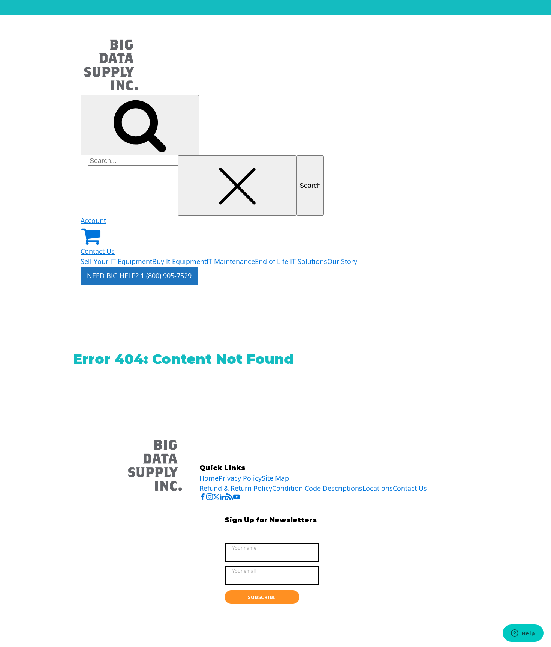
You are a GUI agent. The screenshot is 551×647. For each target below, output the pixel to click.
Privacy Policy (240, 478)
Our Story (342, 261)
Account (93, 220)
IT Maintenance (231, 261)
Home (209, 478)
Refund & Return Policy (235, 488)
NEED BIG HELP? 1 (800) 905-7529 (139, 275)
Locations (377, 488)
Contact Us (98, 251)
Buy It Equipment (179, 261)
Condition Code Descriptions (317, 488)
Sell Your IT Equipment (116, 261)
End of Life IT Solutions (291, 261)
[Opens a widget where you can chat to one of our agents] (523, 633)
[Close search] (237, 185)
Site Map (275, 478)
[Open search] (140, 125)
